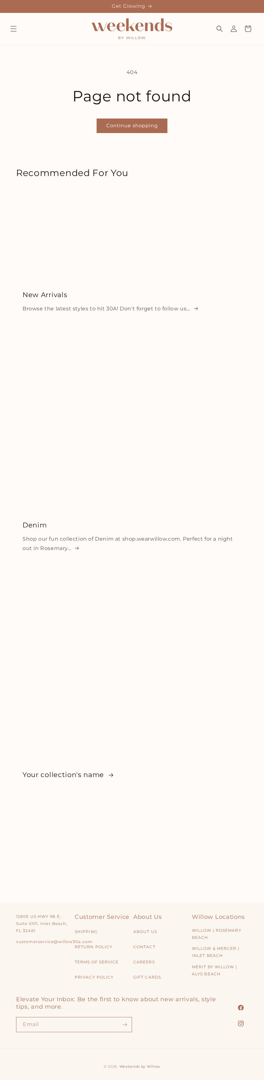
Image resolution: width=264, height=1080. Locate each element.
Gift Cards (147, 977)
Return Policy (93, 946)
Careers (144, 962)
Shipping (86, 931)
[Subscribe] (125, 1024)
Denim (35, 525)
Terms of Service (97, 962)
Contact (144, 946)
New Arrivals (45, 294)
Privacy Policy (94, 977)
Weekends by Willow (140, 1066)
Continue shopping (132, 125)
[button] (13, 29)
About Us (145, 931)
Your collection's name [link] (64, 774)
